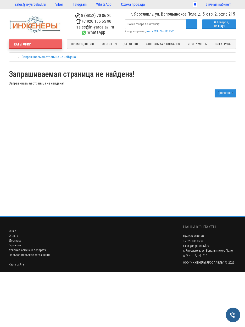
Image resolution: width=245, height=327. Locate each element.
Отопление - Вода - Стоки (120, 44)
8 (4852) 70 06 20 (95, 15)
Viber (58, 4)
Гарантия (15, 245)
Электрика (223, 44)
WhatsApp (103, 4)
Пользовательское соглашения (29, 255)
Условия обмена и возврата (27, 250)
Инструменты (197, 44)
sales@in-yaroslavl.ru (30, 4)
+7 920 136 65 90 (96, 21)
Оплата (13, 235)
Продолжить (225, 93)
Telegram (79, 4)
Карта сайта (16, 264)
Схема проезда (132, 4)
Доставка (15, 240)
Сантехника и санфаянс (163, 44)
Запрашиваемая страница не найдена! (49, 57)
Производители (82, 44)
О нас (12, 231)
